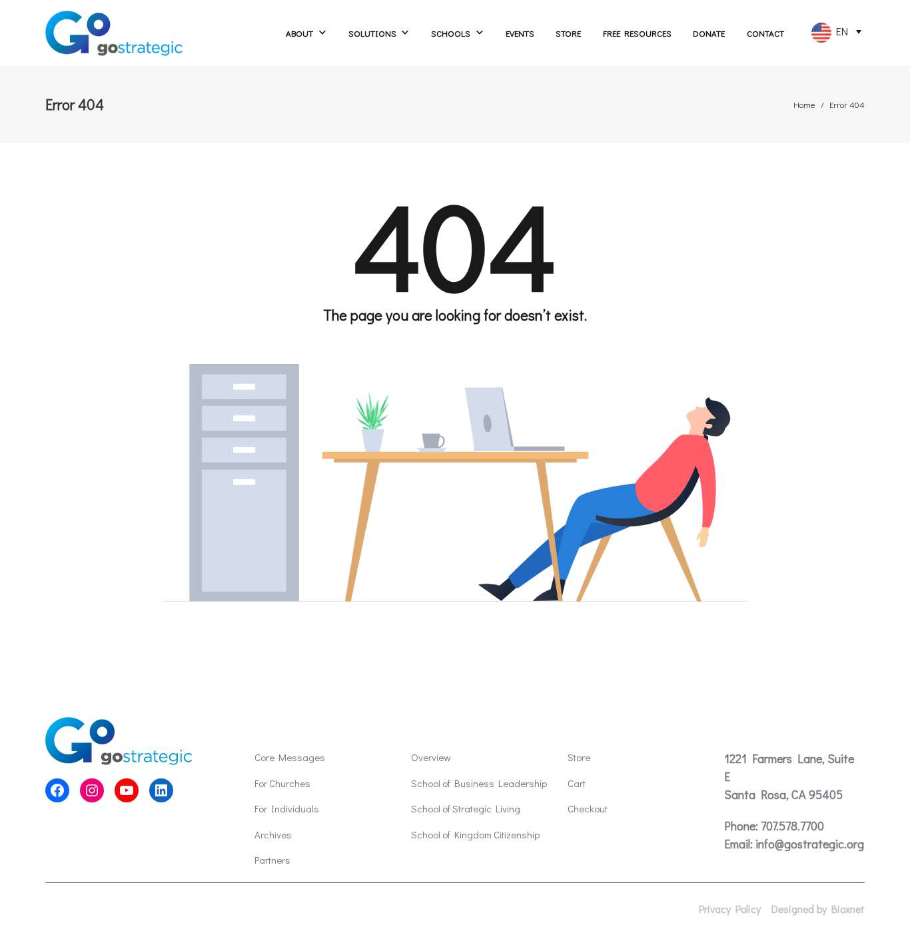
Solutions (372, 33)
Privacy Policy (730, 909)
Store (568, 33)
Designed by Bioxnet (818, 909)
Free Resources (637, 33)
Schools (450, 33)
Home (804, 104)
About (299, 33)
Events (520, 33)
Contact (765, 33)
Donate (709, 33)
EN (839, 31)
